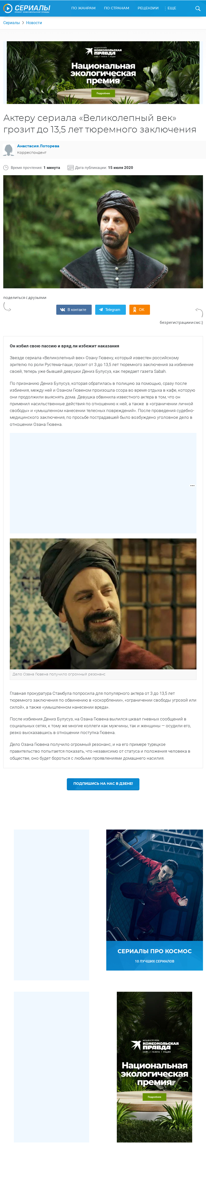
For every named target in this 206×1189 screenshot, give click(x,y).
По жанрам (83, 8)
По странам (116, 8)
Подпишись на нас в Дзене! (103, 784)
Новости (34, 22)
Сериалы (11, 22)
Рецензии (148, 8)
